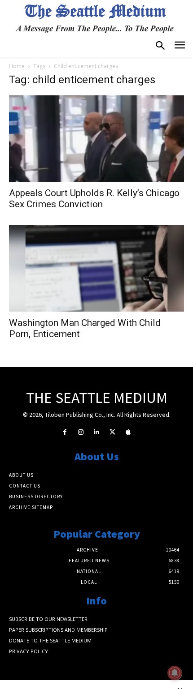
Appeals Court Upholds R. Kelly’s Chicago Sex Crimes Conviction (94, 199)
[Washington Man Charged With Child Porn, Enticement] (96, 268)
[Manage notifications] (174, 673)
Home (17, 66)
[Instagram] (80, 432)
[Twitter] (112, 432)
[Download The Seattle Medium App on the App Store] (128, 432)
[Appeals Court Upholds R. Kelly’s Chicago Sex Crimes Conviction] (96, 138)
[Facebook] (64, 432)
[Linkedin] (96, 432)
